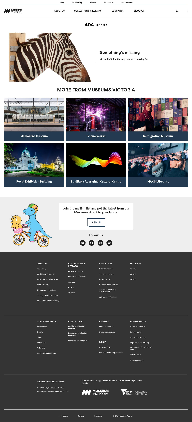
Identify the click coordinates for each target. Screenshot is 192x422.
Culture (133, 274)
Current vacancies (106, 327)
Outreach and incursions (108, 285)
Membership (77, 2)
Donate (93, 2)
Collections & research (88, 11)
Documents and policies (46, 290)
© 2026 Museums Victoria (123, 416)
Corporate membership (46, 353)
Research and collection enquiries (77, 334)
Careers (104, 321)
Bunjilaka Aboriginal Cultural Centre (141, 348)
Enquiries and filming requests (111, 353)
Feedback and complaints (78, 341)
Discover (139, 11)
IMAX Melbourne (136, 355)
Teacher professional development (107, 290)
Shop (62, 2)
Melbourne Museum (138, 327)
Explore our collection (76, 277)
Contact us (75, 321)
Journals (71, 282)
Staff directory (43, 285)
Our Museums (127, 2)
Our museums (138, 321)
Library (71, 287)
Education (118, 11)
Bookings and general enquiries (76, 327)
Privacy (81, 416)
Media (102, 342)
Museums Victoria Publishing (48, 301)
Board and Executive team (47, 279)
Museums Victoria (137, 360)
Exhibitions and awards (46, 274)
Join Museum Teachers (108, 297)
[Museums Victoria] (13, 11)
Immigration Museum (138, 337)
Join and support (47, 321)
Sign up (96, 222)
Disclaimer (98, 416)
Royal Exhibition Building (139, 342)
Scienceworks (135, 332)
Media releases (105, 347)
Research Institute (75, 271)
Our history (41, 269)
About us (59, 11)
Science (133, 279)
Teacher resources (106, 274)
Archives (71, 292)
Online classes (105, 279)
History (133, 269)
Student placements (107, 332)
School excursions (106, 269)
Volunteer (41, 348)
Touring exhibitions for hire (47, 295)
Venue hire (108, 2)
